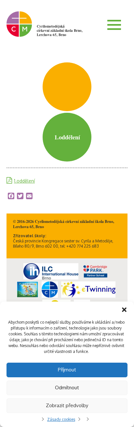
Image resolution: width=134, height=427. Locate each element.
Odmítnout (67, 387)
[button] (124, 309)
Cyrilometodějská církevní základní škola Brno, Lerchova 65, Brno (60, 30)
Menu (114, 25)
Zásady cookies (61, 419)
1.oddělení (24, 181)
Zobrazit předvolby (67, 405)
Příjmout (67, 370)
